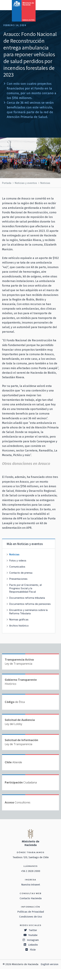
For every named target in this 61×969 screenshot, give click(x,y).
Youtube (32, 935)
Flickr (33, 949)
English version (49, 964)
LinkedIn (33, 944)
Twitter (33, 930)
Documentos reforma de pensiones (30, 603)
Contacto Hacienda (31, 898)
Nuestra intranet (30, 884)
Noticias (45, 182)
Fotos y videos (17, 560)
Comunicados (17, 566)
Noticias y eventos (26, 182)
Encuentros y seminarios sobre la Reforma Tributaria (28, 611)
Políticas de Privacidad (30, 911)
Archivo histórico (19, 625)
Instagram (33, 940)
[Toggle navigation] (44, 4)
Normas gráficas (18, 619)
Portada (6, 182)
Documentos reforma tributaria (27, 597)
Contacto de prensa (20, 572)
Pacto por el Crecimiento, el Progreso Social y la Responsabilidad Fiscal (25, 588)
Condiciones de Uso (30, 916)
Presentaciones (18, 578)
